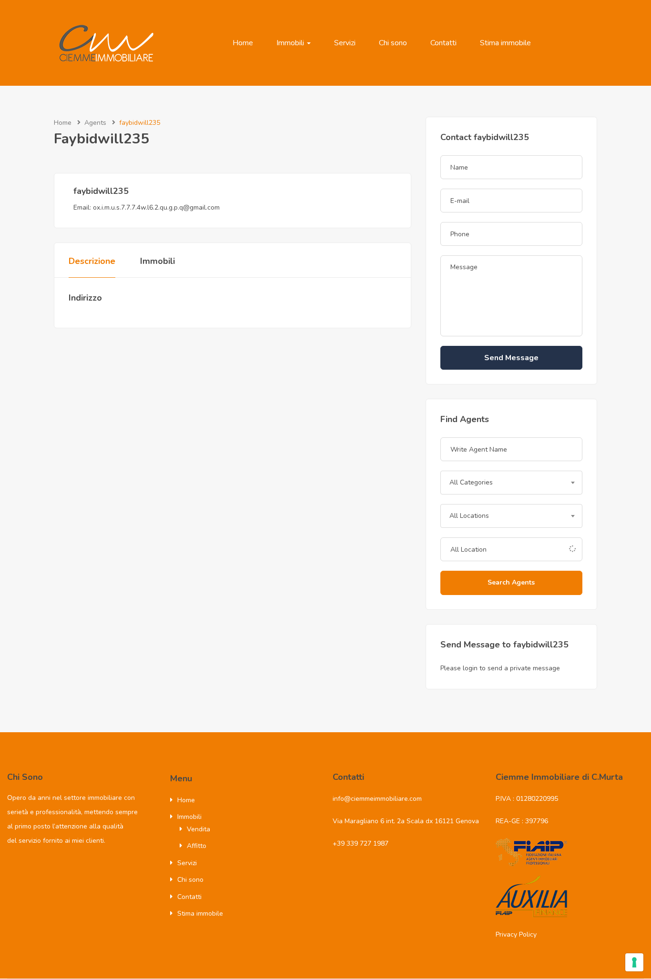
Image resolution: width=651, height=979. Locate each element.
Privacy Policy (516, 934)
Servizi (345, 43)
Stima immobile (505, 43)
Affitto (196, 845)
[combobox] (511, 483)
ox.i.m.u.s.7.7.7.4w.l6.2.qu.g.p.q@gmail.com (156, 207)
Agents (95, 122)
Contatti (443, 43)
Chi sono (393, 43)
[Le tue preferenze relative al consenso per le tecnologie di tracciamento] (634, 962)
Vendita (198, 829)
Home (243, 43)
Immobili (291, 43)
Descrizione (92, 261)
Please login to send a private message (500, 668)
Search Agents (511, 582)
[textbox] (511, 482)
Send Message (511, 358)
